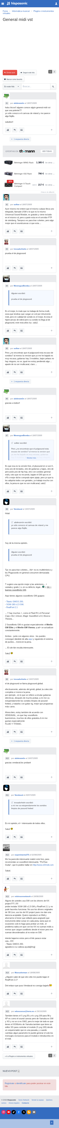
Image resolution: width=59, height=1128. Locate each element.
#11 (7, 795)
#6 (7, 399)
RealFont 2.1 (12, 607)
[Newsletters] (34, 1112)
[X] (24, 1112)
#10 (7, 758)
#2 (7, 205)
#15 (7, 1011)
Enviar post (11, 73)
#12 (7, 855)
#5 (7, 348)
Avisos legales (14, 1103)
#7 (7, 436)
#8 (7, 509)
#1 (7, 103)
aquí (30, 639)
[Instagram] (3, 1112)
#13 (7, 896)
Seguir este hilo (29, 73)
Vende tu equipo (38, 1100)
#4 (7, 286)
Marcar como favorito (14, 79)
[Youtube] (8, 1112)
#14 (7, 973)
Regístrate (9, 1083)
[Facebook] (19, 1112)
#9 (7, 679)
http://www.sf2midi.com (43, 865)
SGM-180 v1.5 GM (14, 604)
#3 (7, 249)
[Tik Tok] (14, 1112)
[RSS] (29, 1112)
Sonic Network (23, 1100)
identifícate (21, 1083)
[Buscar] (53, 86)
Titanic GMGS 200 (14, 601)
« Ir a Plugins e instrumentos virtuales (19, 1056)
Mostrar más (31, 458)
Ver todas (47, 151)
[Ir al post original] (12, 443)
